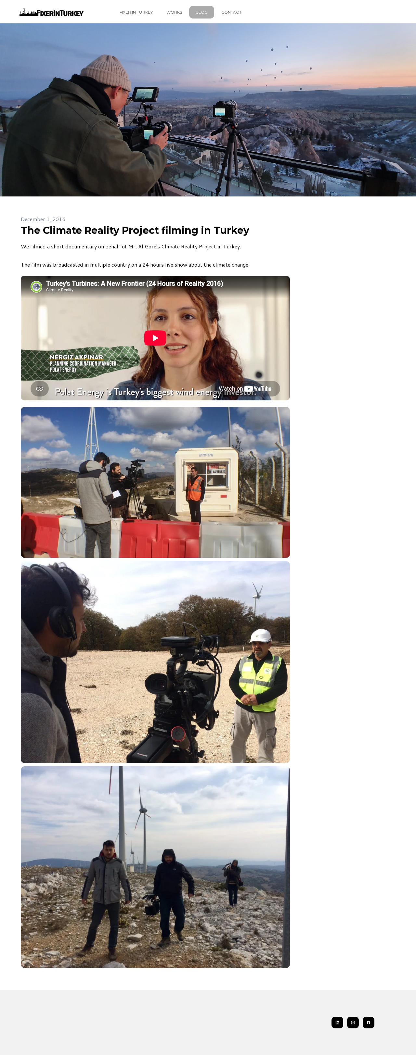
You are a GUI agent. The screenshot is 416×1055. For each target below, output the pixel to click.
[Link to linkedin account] (337, 1022)
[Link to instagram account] (353, 1022)
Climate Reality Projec (187, 246)
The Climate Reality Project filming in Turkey (135, 230)
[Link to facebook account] (368, 1022)
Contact (231, 12)
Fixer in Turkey (136, 12)
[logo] (52, 12)
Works (174, 12)
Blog (202, 12)
